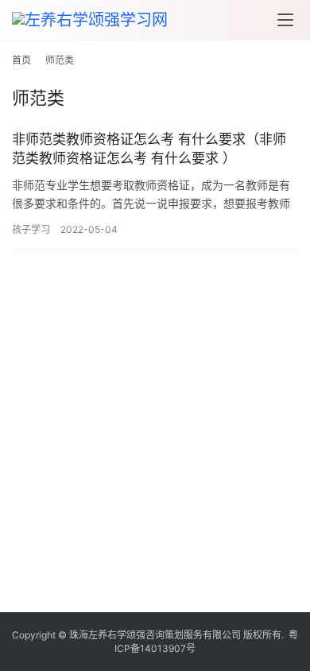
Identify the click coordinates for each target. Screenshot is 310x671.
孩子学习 (31, 229)
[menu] (285, 20)
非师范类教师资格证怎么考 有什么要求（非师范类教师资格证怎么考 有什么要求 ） (149, 148)
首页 (21, 60)
